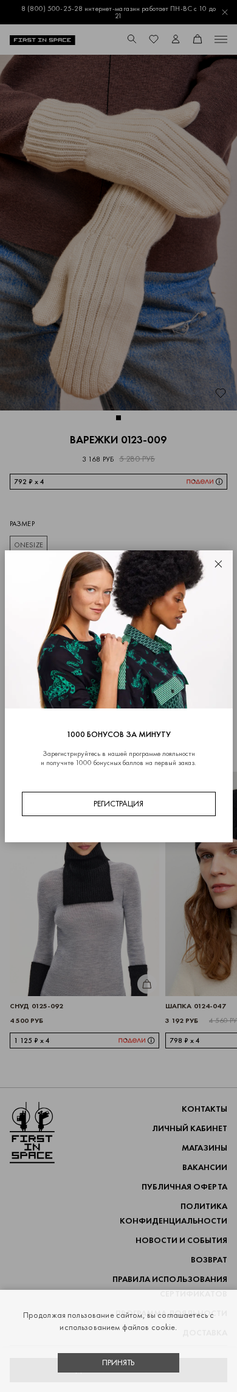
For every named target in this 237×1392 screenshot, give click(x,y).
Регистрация (118, 803)
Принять (118, 1362)
